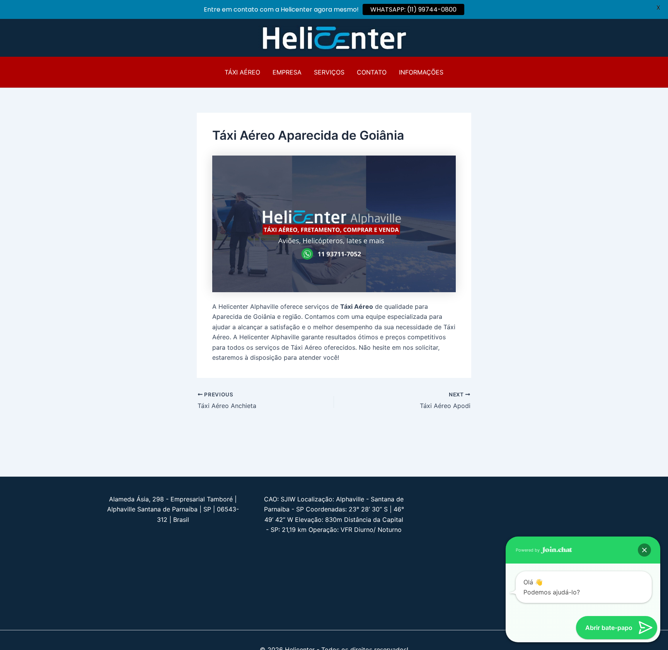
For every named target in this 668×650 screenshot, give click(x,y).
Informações (421, 72)
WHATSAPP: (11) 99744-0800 (413, 9)
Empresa (287, 72)
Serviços (329, 72)
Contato (372, 72)
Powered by (528, 550)
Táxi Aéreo (242, 72)
